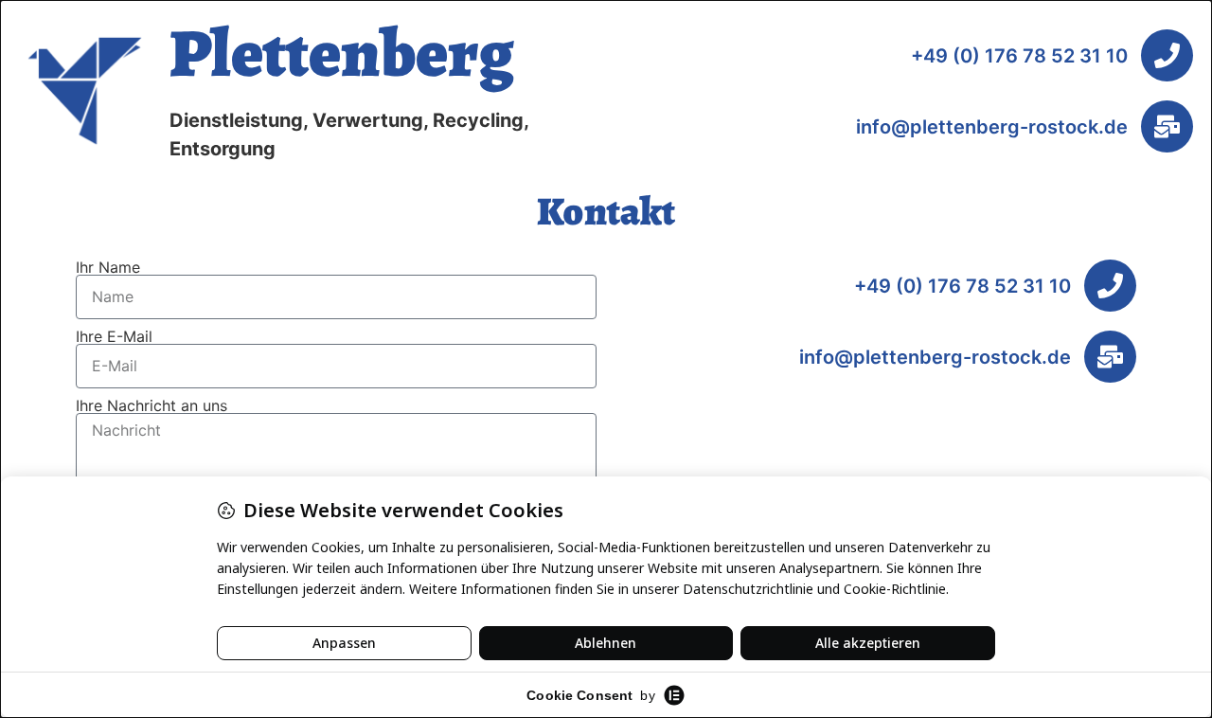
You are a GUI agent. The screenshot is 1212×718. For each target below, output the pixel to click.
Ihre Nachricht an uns (151, 405)
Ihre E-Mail (114, 336)
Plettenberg (341, 53)
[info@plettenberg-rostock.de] (1167, 126)
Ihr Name (108, 267)
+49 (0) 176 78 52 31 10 (1019, 56)
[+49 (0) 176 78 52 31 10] (1167, 55)
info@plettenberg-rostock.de (992, 127)
